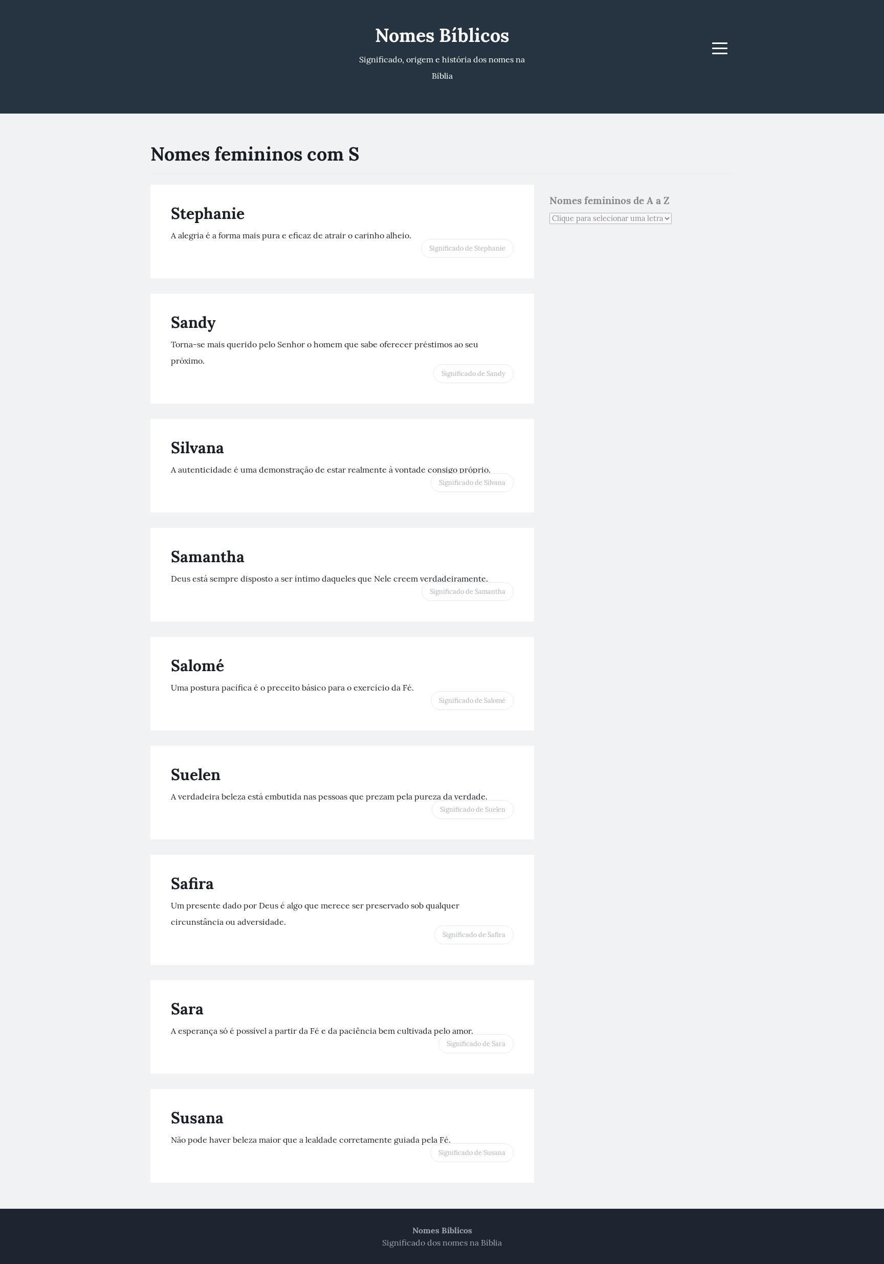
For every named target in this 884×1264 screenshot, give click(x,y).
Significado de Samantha (467, 591)
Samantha (208, 556)
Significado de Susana (471, 1152)
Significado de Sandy (473, 373)
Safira (192, 883)
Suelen (195, 774)
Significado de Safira (474, 934)
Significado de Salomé (472, 700)
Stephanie (208, 213)
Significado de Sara (476, 1043)
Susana (197, 1117)
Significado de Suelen (472, 809)
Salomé (197, 665)
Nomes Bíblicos (442, 35)
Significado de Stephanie (467, 248)
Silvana (197, 447)
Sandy (193, 322)
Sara (187, 1008)
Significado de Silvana (472, 482)
